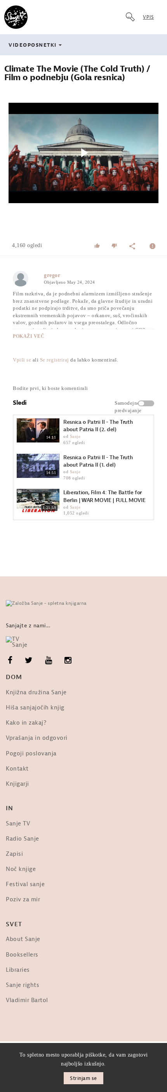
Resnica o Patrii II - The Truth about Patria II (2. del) (97, 426)
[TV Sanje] (20, 642)
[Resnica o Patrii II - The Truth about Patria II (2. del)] (38, 430)
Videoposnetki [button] (33, 45)
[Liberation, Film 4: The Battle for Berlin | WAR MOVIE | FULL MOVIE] (38, 501)
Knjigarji (17, 784)
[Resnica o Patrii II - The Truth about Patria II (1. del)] (38, 466)
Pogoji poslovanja (31, 753)
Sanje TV (18, 823)
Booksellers (22, 955)
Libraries (18, 970)
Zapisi (14, 854)
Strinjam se (83, 1078)
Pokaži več (28, 336)
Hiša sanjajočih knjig (35, 707)
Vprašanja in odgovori (37, 738)
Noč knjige (21, 869)
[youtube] (48, 660)
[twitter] (29, 660)
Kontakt (17, 768)
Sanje (75, 436)
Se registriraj (54, 360)
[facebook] (10, 660)
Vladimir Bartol (27, 1000)
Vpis (148, 17)
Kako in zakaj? (26, 723)
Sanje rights (22, 985)
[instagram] (68, 660)
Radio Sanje (22, 839)
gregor (52, 275)
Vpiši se (22, 360)
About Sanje (23, 939)
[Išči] (130, 16)
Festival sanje (25, 884)
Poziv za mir (23, 899)
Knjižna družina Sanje (36, 692)
